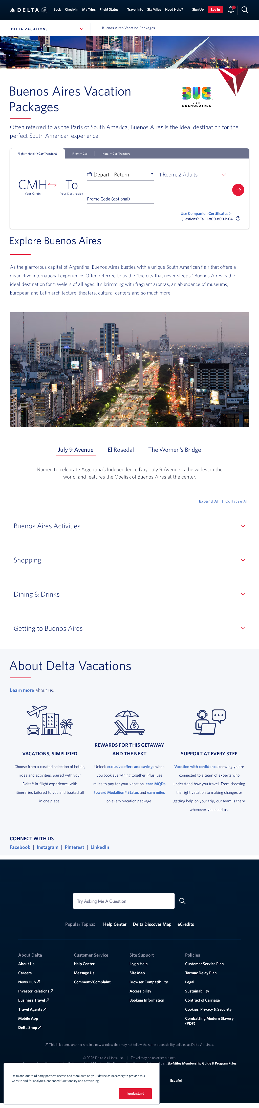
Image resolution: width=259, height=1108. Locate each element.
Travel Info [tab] (135, 9)
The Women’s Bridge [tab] (175, 449)
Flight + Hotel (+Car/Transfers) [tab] (37, 153)
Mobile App (28, 1018)
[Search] (245, 10)
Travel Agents (30, 1009)
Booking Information (147, 1000)
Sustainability (197, 991)
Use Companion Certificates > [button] (206, 213)
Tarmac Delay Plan (201, 972)
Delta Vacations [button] (48, 29)
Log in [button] (215, 9)
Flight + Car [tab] (79, 153)
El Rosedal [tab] (122, 449)
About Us (26, 963)
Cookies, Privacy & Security (208, 1009)
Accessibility (140, 991)
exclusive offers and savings (130, 766)
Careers (25, 972)
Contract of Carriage (202, 1000)
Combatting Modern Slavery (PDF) (209, 1021)
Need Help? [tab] (174, 9)
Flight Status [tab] (109, 9)
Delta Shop (27, 1027)
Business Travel (31, 1000)
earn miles (156, 792)
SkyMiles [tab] (154, 9)
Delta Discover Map (152, 924)
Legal (189, 982)
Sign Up (198, 9)
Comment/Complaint (92, 982)
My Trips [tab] (89, 9)
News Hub (27, 982)
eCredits (186, 924)
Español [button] (176, 1080)
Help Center (115, 924)
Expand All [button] (209, 501)
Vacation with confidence (196, 766)
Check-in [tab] (71, 9)
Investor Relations (33, 991)
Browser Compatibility (149, 982)
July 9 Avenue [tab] (77, 449)
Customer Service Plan (204, 963)
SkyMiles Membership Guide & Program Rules (201, 1063)
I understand (135, 1093)
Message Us (84, 972)
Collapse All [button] (237, 501)
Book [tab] (57, 9)
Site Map (137, 972)
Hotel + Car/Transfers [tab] (116, 153)
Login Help (139, 963)
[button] (44, 10)
